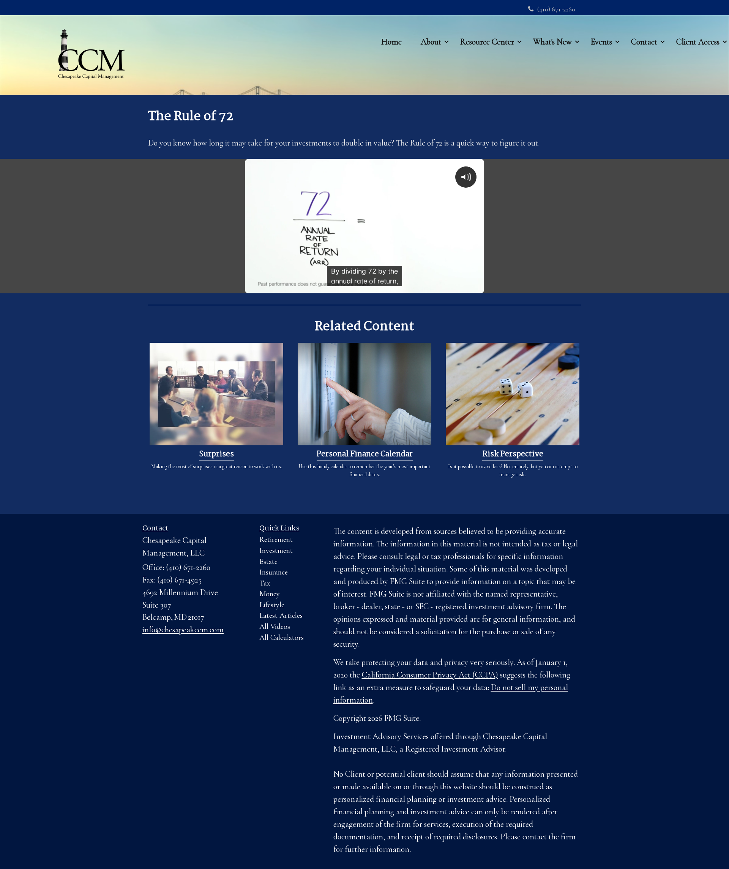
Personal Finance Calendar (365, 454)
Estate (268, 561)
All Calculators (281, 637)
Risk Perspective (512, 454)
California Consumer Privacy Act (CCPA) (430, 675)
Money (269, 593)
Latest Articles (281, 615)
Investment (276, 550)
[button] (431, 41)
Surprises (216, 454)
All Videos (274, 626)
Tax (264, 583)
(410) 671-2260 (556, 9)
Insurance (273, 572)
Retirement (276, 539)
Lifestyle (271, 604)
